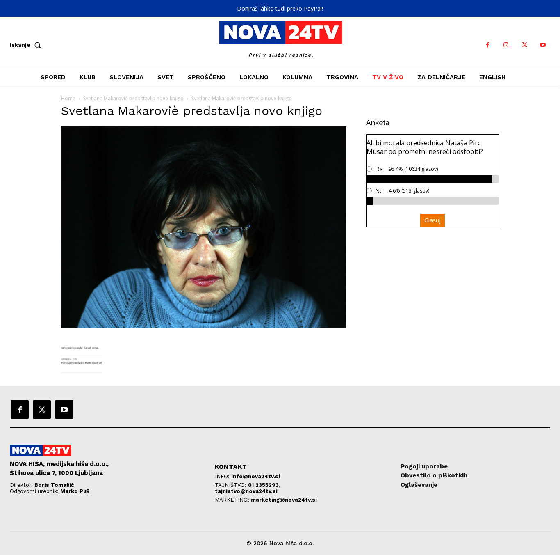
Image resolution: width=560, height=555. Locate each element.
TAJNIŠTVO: (231, 485)
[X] (524, 45)
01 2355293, (264, 485)
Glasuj (432, 220)
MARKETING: (233, 500)
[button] (27, 44)
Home (68, 98)
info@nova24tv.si (255, 476)
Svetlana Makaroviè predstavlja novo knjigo (133, 98)
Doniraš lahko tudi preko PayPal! (280, 8)
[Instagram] (506, 45)
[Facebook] (487, 45)
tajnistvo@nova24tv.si (246, 491)
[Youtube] (543, 45)
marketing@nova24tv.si (284, 500)
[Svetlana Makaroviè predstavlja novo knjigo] (203, 326)
